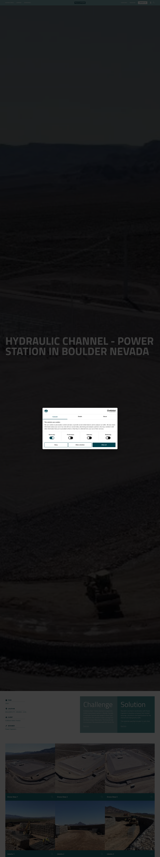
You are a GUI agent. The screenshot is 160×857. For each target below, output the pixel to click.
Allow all (103, 445)
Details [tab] (80, 416)
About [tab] (105, 416)
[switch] (70, 438)
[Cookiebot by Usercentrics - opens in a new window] (108, 411)
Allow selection (80, 445)
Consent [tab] (55, 416)
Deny (56, 445)
